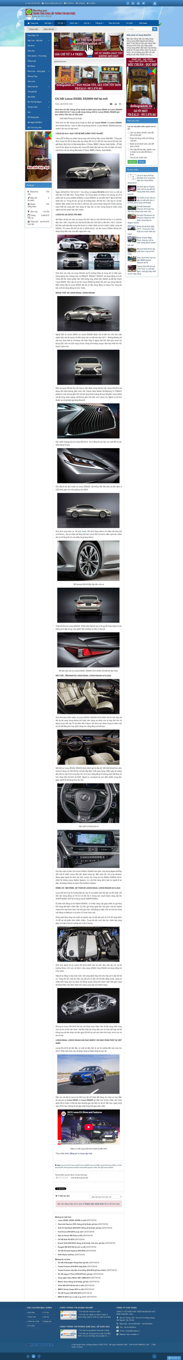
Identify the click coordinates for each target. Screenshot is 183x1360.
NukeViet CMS (122, 1344)
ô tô (64, 195)
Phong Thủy (32, 76)
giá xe (63, 1100)
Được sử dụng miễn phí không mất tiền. (142, 139)
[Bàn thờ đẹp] (38, 156)
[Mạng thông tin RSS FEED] (50, 11)
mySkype (81, 3)
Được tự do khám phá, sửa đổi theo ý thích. (142, 144)
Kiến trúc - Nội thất (35, 40)
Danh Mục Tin (33, 35)
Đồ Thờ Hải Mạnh (35, 102)
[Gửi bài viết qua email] (111, 104)
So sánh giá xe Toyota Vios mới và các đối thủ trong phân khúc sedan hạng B (141, 190)
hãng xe (86, 1051)
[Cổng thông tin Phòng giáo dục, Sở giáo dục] (68, 1334)
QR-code (33, 1345)
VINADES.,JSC (143, 1344)
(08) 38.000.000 (33, 3)
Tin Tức (60, 23)
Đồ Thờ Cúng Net (34, 127)
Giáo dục (31, 50)
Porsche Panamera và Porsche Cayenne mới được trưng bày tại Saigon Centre (141, 219)
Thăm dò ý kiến (114, 23)
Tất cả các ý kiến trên (138, 157)
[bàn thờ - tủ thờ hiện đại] (89, 45)
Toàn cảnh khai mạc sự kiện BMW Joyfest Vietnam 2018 (146, 260)
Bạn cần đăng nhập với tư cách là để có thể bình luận (89, 1204)
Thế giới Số (32, 91)
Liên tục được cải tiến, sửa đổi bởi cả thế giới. (142, 133)
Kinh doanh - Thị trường (37, 56)
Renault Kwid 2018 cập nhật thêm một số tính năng (141, 251)
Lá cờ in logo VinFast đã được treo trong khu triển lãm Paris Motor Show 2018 (141, 179)
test (29, 112)
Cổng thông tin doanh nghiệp (76, 1307)
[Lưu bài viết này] (120, 104)
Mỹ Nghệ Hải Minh (35, 122)
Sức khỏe (31, 96)
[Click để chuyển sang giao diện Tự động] (28, 1356)
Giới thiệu (47, 23)
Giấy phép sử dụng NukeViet (139, 35)
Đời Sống (31, 66)
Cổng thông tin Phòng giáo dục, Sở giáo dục (85, 1326)
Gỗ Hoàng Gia (33, 117)
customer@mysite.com (53, 3)
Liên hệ (86, 23)
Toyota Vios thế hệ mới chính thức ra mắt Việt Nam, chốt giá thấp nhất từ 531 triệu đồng (142, 270)
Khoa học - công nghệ (36, 71)
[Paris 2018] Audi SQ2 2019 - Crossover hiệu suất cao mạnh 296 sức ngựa (141, 230)
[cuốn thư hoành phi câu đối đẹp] (89, 77)
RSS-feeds (143, 23)
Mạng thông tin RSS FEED (98, 1344)
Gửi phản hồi (175, 1358)
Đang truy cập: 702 (46, 1345)
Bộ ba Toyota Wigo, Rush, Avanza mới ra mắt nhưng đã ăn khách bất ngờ (142, 241)
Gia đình (31, 45)
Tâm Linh (31, 81)
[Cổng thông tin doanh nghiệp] (68, 1315)
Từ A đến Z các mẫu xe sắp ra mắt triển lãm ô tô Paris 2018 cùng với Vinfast (141, 200)
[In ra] (116, 104)
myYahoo (70, 3)
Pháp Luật (32, 61)
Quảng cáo (47, 1321)
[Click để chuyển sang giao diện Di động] (39, 1356)
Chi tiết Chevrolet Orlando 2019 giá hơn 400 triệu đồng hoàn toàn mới (141, 209)
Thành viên (73, 23)
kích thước (111, 204)
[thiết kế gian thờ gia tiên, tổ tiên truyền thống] (141, 87)
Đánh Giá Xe (33, 86)
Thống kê (98, 23)
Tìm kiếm (129, 23)
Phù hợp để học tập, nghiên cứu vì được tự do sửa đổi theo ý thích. (142, 152)
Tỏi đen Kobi (32, 107)
